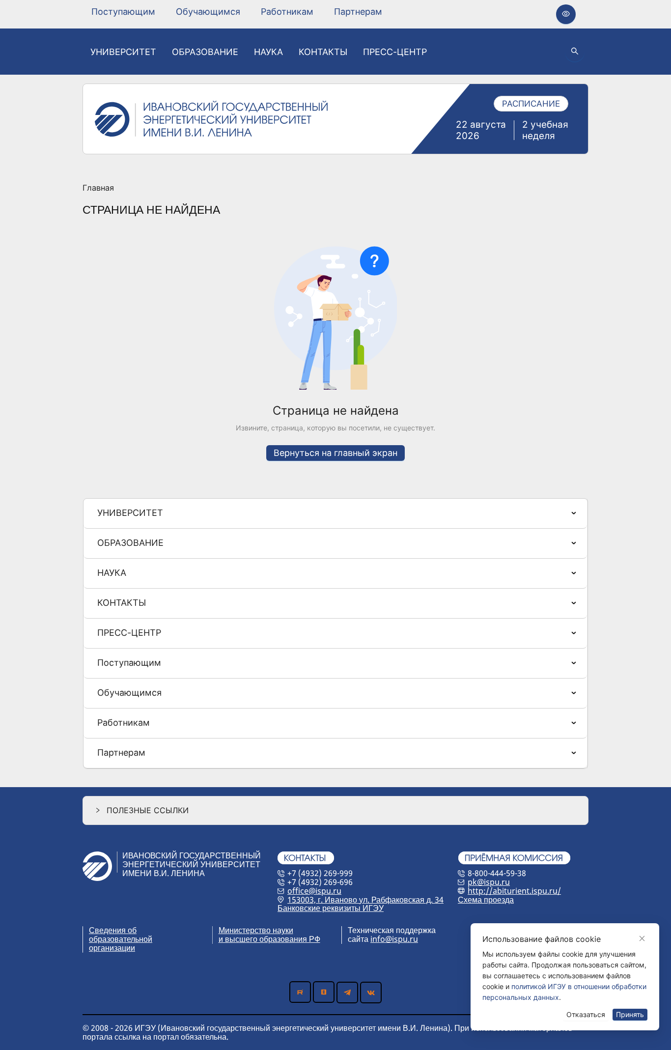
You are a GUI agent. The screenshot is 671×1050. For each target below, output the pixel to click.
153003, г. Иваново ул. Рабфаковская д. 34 (365, 899)
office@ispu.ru (314, 890)
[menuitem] (123, 11)
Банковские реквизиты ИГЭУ (331, 908)
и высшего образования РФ (269, 939)
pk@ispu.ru (489, 882)
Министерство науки (256, 930)
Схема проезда (486, 899)
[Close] (642, 938)
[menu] (237, 11)
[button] (335, 810)
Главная (98, 188)
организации (112, 947)
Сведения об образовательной (120, 934)
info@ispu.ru (394, 939)
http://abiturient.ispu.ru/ (514, 890)
